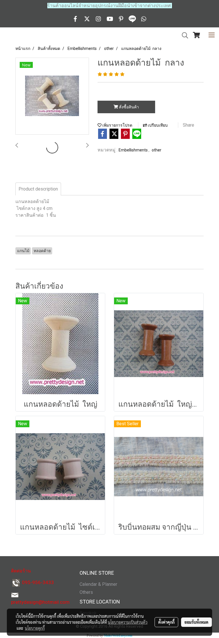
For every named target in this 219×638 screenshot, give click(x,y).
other (156, 150)
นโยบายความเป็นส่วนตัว (127, 622)
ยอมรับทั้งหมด (196, 622)
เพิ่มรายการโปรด (117, 125)
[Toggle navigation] (211, 35)
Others (86, 592)
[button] (183, 35)
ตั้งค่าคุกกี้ (166, 622)
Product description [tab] (38, 189)
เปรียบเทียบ (157, 125)
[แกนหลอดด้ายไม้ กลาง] (52, 96)
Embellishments (134, 150)
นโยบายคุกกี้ (35, 628)
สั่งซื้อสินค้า (128, 107)
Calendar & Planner (98, 584)
